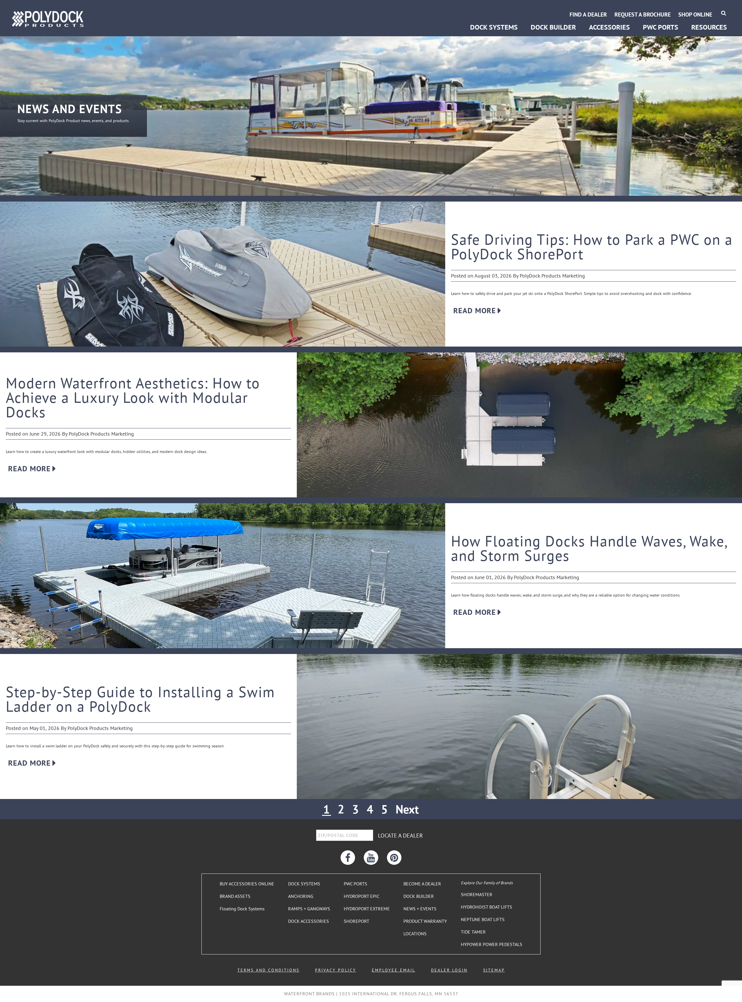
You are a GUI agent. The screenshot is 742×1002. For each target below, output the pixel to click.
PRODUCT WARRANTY (425, 921)
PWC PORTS (355, 884)
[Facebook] (348, 857)
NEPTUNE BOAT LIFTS (483, 919)
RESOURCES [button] (709, 27)
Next (407, 809)
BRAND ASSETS (235, 896)
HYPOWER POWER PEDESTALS (491, 944)
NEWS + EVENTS (420, 909)
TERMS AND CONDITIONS (268, 970)
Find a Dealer (588, 14)
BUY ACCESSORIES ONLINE (247, 884)
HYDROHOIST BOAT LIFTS (486, 907)
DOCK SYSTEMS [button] (494, 27)
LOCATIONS (415, 933)
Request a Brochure (642, 14)
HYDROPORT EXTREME (367, 909)
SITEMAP (494, 970)
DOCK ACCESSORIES (308, 921)
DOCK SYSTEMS (304, 884)
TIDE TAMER (473, 932)
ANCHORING (300, 896)
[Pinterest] (394, 857)
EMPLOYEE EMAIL (393, 970)
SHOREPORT (356, 921)
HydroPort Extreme (660, 7)
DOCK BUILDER (553, 27)
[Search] (723, 12)
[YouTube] (371, 857)
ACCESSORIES (609, 27)
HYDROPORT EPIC (361, 896)
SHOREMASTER (476, 894)
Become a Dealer (709, 7)
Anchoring (480, 7)
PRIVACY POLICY (335, 970)
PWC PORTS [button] (660, 27)
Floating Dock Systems (242, 909)
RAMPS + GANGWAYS (309, 909)
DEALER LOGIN (449, 970)
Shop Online (695, 14)
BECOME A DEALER (422, 884)
